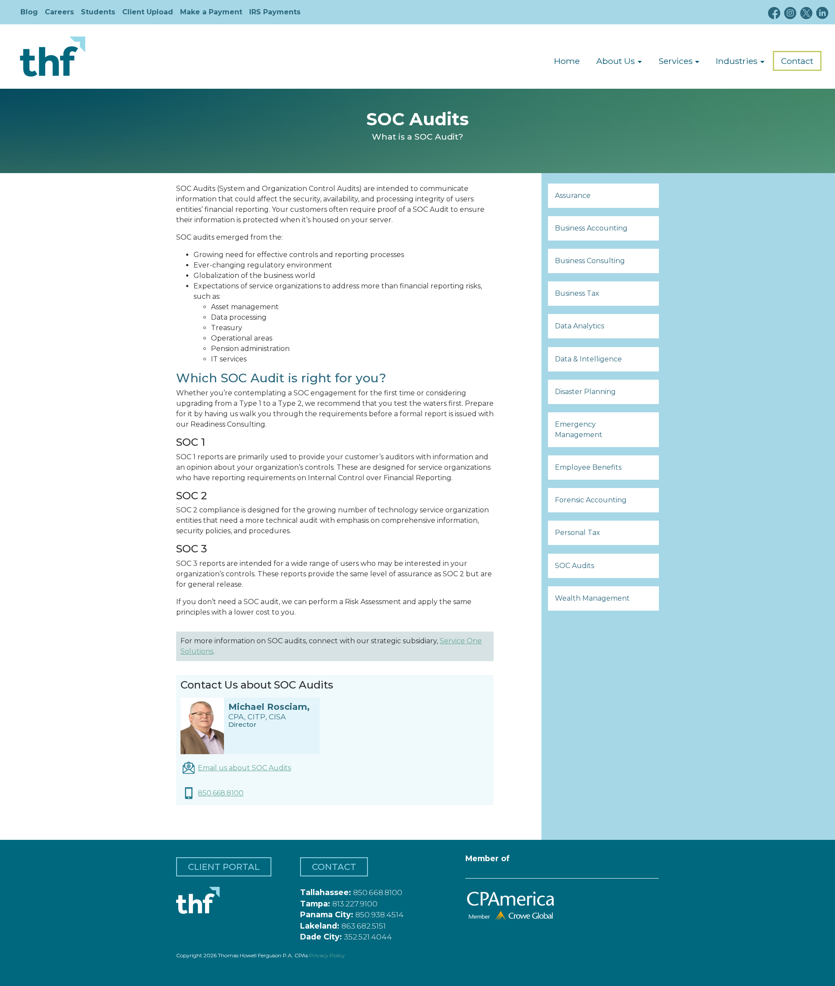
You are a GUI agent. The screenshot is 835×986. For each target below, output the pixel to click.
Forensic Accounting (591, 500)
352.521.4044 (368, 936)
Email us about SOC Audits (244, 768)
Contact (797, 61)
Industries (737, 61)
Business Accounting (591, 228)
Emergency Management (578, 429)
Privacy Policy (327, 955)
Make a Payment (211, 12)
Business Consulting (590, 261)
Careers (59, 12)
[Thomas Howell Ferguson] (52, 56)
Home (567, 61)
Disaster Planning (585, 392)
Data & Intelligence (588, 359)
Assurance (573, 195)
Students (98, 12)
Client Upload (147, 12)
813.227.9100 (354, 903)
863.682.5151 (363, 925)
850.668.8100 (221, 793)
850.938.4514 (379, 914)
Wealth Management (592, 598)
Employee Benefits (588, 467)
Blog (29, 12)
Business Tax (577, 293)
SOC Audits (574, 566)
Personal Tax (577, 532)
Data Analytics (579, 326)
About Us (615, 61)
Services (675, 61)
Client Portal (224, 867)
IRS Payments (275, 12)
